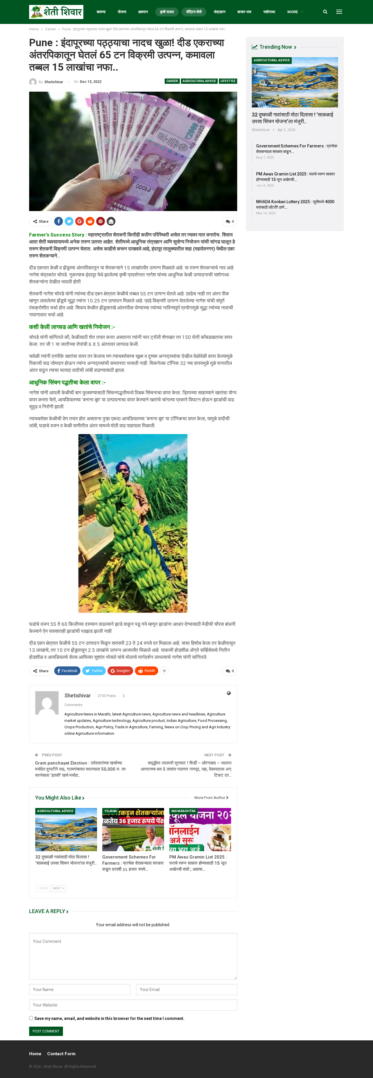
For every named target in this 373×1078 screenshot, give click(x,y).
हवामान (143, 12)
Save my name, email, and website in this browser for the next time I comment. (109, 1018)
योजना (122, 12)
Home (35, 1053)
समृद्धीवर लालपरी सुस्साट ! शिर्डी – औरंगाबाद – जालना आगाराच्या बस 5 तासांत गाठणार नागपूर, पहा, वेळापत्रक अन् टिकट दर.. (186, 769)
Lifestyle (228, 81)
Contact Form (61, 1053)
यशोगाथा (269, 12)
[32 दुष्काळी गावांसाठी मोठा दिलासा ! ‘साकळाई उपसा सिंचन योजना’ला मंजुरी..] (66, 829)
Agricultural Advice (199, 81)
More (292, 12)
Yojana (110, 811)
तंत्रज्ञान (219, 12)
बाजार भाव (244, 12)
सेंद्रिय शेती (194, 12)
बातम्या (101, 12)
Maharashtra (183, 811)
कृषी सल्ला (167, 12)
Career (172, 81)
